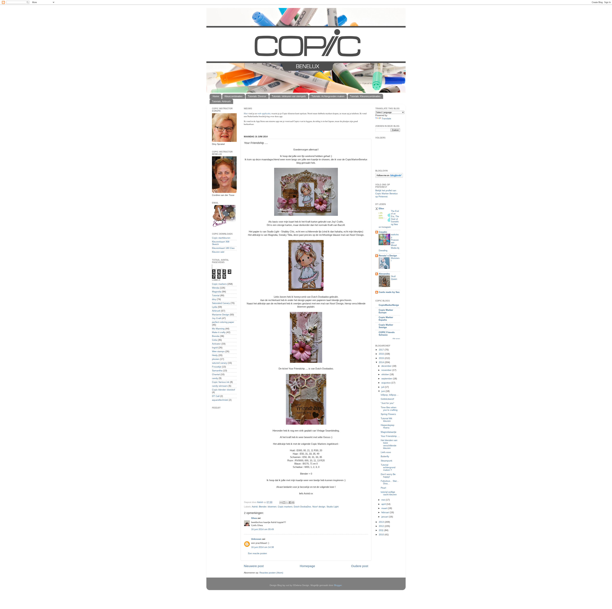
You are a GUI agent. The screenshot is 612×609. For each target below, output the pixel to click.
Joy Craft (216, 318)
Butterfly (385, 456)
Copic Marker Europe (386, 311)
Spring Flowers (388, 414)
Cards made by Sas (389, 292)
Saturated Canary (221, 303)
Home (216, 96)
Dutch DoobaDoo (302, 506)
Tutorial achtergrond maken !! (388, 467)
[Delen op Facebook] (290, 502)
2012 (382, 526)
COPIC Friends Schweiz (387, 333)
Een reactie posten (257, 553)
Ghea (254, 518)
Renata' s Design (388, 255)
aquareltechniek (220, 400)
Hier (246, 113)
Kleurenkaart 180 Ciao (223, 248)
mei (383, 500)
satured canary (219, 363)
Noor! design (318, 506)
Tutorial (215, 295)
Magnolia (216, 291)
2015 (382, 358)
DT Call (215, 396)
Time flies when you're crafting (389, 408)
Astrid (255, 506)
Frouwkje (216, 367)
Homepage (307, 566)
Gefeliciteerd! (387, 399)
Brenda (215, 336)
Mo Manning (218, 328)
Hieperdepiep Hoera (387, 426)
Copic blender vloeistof (223, 390)
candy (215, 378)
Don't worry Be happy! (388, 475)
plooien (215, 359)
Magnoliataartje (388, 432)
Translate (386, 118)
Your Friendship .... (390, 436)
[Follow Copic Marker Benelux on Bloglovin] (389, 177)
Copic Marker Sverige (386, 326)
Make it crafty (219, 332)
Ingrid (215, 347)
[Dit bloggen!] (284, 502)
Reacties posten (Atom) (271, 573)
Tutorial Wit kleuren (386, 419)
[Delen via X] (287, 502)
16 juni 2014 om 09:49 (262, 529)
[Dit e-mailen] (281, 502)
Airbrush (216, 311)
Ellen (381, 208)
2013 (382, 522)
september (387, 378)
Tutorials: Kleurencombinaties (365, 96)
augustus (386, 383)
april (383, 504)
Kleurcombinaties (234, 96)
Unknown (256, 539)
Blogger (338, 585)
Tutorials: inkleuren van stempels (289, 96)
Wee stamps (218, 351)
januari (385, 517)
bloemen (272, 506)
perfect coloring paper (223, 322)
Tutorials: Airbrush (221, 101)
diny (214, 299)
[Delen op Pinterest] (293, 502)
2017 (382, 350)
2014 (382, 362)
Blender (262, 506)
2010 (382, 534)
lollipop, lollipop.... (390, 395)
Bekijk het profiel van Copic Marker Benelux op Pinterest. (386, 193)
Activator (216, 344)
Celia (214, 340)
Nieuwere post (254, 566)
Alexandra (384, 274)
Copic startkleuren (221, 238)
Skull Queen (394, 277)
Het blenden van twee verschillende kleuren (389, 444)
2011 (381, 530)
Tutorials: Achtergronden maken (327, 96)
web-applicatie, (264, 113)
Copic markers (285, 506)
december (386, 366)
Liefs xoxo (386, 452)
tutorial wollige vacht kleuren (389, 493)
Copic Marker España (386, 318)
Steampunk (386, 461)
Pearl (383, 488)
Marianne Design (220, 314)
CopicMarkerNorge (389, 305)
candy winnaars (220, 386)
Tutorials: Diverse (257, 96)
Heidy (215, 355)
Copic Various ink (220, 382)
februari (385, 512)
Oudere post (359, 566)
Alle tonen (396, 338)
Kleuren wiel (218, 252)
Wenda (215, 288)
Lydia (214, 307)
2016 (382, 354)
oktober (385, 374)
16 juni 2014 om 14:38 (262, 547)
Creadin (383, 232)
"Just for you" (387, 403)
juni (383, 391)
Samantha (217, 370)
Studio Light (333, 506)
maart (384, 508)
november (386, 370)
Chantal (216, 374)
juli (383, 387)
